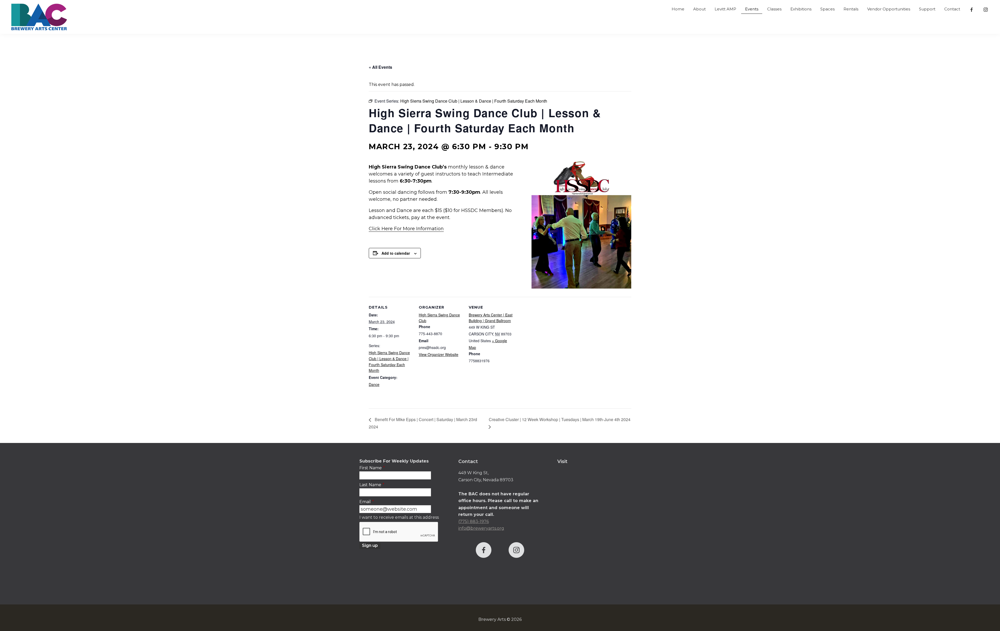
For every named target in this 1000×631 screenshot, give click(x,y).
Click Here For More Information (406, 229)
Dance (374, 384)
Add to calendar (396, 253)
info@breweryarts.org (481, 528)
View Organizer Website (438, 354)
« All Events (380, 67)
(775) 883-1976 (473, 521)
